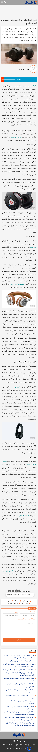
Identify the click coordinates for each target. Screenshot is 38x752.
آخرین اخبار (32, 651)
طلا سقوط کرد (29, 687)
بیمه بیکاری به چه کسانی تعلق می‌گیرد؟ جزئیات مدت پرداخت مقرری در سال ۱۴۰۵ (20, 724)
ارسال (19, 640)
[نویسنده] (33, 69)
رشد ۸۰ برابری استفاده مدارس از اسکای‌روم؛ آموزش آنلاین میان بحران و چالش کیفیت (19, 665)
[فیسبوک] (12, 591)
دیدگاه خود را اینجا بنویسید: (26, 619)
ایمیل (16, 612)
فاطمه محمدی (24, 69)
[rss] (24, 741)
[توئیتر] (16, 591)
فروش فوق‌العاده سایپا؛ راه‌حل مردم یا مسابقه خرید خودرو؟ (20, 707)
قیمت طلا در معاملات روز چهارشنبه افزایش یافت (18, 670)
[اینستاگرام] (14, 741)
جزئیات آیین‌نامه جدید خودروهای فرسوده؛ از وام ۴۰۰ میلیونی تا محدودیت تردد (19, 713)
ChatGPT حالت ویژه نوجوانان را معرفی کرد (20, 684)
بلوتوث (9, 601)
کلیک (34, 86)
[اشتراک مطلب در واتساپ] (9, 591)
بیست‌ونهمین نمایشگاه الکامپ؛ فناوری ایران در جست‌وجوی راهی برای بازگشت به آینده (20, 718)
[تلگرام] (19, 591)
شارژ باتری (26, 601)
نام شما (32, 612)
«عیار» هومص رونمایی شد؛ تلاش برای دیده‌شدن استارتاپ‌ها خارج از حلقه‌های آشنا (19, 656)
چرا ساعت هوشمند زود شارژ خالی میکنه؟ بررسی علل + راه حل (19, 691)
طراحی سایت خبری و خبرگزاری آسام (16, 749)
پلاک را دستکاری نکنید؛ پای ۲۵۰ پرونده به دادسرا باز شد (19, 679)
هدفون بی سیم (16, 137)
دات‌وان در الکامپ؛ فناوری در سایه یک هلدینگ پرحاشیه (19, 702)
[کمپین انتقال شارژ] (19, 79)
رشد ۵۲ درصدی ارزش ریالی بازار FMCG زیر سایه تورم (19, 696)
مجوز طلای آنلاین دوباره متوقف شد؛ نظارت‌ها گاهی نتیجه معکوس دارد (20, 674)
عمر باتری (25, 603)
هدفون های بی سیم (17, 284)
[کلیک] (31, 2)
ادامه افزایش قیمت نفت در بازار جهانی (22, 661)
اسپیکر (17, 601)
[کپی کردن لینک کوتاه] (19, 595)
